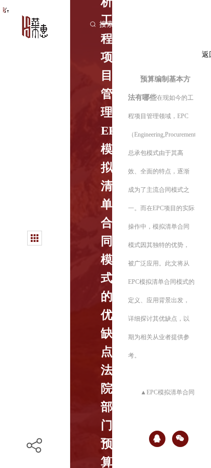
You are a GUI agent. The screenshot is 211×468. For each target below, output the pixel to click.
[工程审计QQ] (157, 439)
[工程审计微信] (180, 439)
